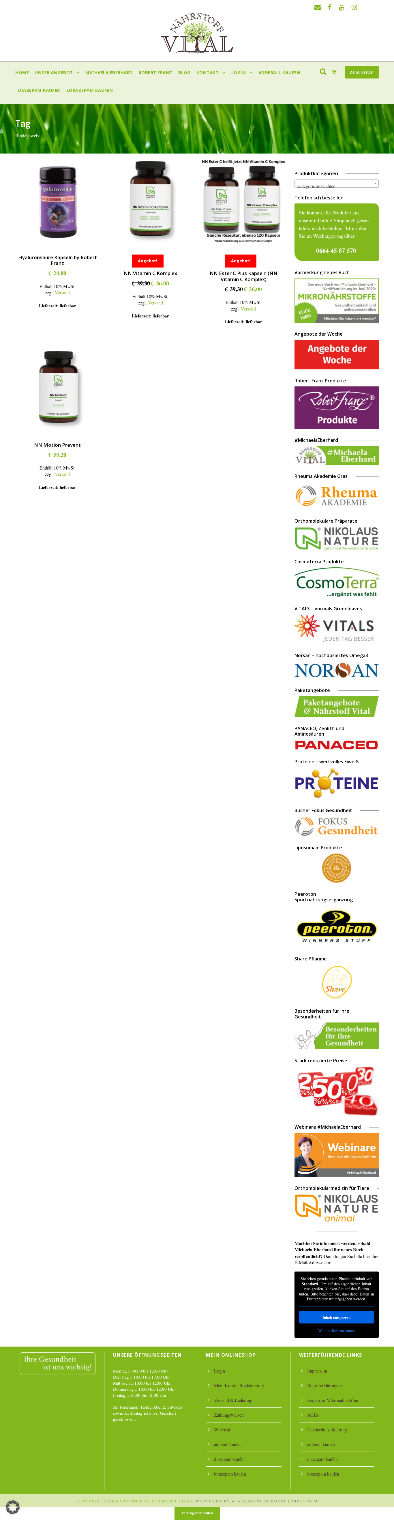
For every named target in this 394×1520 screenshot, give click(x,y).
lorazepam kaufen (90, 90)
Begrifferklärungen (324, 1385)
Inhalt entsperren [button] (336, 1317)
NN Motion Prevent (57, 445)
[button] (12, 1507)
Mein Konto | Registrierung (239, 1385)
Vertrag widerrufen (197, 1512)
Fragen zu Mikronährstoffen (332, 1400)
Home (22, 72)
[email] (317, 7)
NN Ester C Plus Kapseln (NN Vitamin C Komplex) (243, 276)
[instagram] (354, 7)
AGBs (313, 1415)
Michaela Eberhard (109, 72)
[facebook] (330, 7)
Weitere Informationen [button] (336, 1330)
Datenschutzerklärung (327, 1429)
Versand (62, 292)
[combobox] (336, 184)
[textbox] (337, 186)
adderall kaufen (279, 72)
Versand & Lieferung (233, 1400)
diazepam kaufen (39, 90)
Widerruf (222, 1429)
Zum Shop (362, 72)
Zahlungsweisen (229, 1415)
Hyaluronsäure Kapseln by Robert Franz (57, 260)
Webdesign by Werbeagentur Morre (241, 1501)
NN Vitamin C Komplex (150, 273)
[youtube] (341, 7)
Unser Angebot (54, 72)
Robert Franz (155, 72)
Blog (184, 72)
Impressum (317, 1371)
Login (238, 72)
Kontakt (207, 72)
